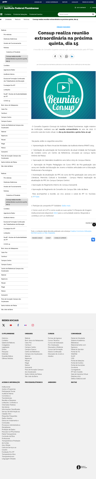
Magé (27, 363)
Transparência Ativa (8, 454)
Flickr (25, 325)
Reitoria (17, 19)
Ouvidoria (74, 367)
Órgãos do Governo (88, 2)
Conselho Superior (60, 238)
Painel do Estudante (78, 338)
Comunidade (76, 334)
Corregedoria (75, 370)
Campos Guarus (30, 349)
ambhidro (52, 382)
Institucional (6, 387)
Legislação (75, 2)
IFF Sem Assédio (77, 372)
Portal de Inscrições (78, 365)
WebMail (74, 354)
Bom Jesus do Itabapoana (34, 340)
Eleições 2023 (76, 376)
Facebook (18, 325)
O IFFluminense (8, 334)
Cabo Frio (28, 343)
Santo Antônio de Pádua (33, 374)
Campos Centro (30, 347)
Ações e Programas (9, 389)
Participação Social (8, 391)
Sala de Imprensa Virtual (79, 374)
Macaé (27, 361)
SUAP (73, 356)
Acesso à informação (52, 2)
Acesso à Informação (11, 382)
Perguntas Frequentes (9, 416)
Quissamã (28, 367)
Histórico (5, 338)
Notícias (26, 19)
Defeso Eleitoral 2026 (78, 379)
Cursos (51, 334)
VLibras (94, 7)
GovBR (4, 2)
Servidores (5, 407)
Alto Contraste (81, 7)
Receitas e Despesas (9, 400)
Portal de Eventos (35, 14)
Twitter (3, 325)
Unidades (8, 19)
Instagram (32, 325)
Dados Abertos (7, 418)
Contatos (7, 14)
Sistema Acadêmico (78, 340)
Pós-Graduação (53, 345)
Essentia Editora (7, 356)
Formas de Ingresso (55, 338)
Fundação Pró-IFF (8, 452)
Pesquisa (5, 352)
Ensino (4, 349)
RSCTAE (74, 382)
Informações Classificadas (11, 409)
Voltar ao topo (91, 223)
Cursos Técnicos (53, 340)
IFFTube (36, 197)
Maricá (27, 365)
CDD (72, 358)
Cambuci (28, 345)
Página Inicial (1, 19)
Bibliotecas (75, 343)
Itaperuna (28, 358)
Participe (64, 2)
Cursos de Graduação (55, 343)
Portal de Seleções (20, 14)
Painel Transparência (9, 434)
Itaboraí (27, 356)
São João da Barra (31, 376)
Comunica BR (38, 2)
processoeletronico (34, 382)
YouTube (10, 325)
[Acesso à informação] (82, 467)
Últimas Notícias (7, 358)
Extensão (5, 354)
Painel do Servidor (77, 349)
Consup (48, 238)
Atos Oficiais (6, 445)
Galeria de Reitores (8, 343)
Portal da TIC (75, 352)
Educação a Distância (55, 347)
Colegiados (6, 345)
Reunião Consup (37, 238)
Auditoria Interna (7, 394)
